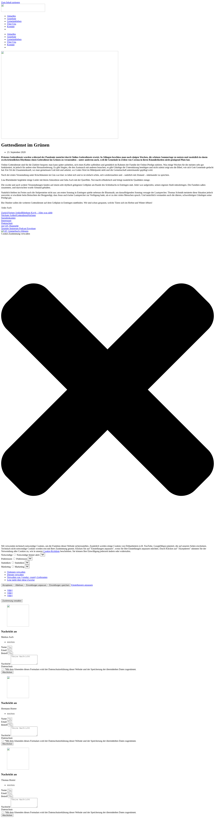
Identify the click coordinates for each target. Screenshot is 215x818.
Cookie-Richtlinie (51, 551)
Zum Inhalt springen (10, 2)
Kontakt (10, 26)
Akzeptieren (7, 585)
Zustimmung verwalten (12, 601)
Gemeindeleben (14, 21)
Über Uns (11, 24)
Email (4, 650)
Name (4, 647)
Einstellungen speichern (59, 585)
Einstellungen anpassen (36, 585)
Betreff (4, 653)
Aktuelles (11, 16)
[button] (107, 390)
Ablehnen (19, 585)
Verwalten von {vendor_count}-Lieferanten (27, 577)
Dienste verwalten (15, 574)
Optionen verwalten (16, 572)
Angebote (11, 18)
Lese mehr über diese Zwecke (21, 580)
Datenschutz (7, 666)
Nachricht (6, 664)
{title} (10, 590)
